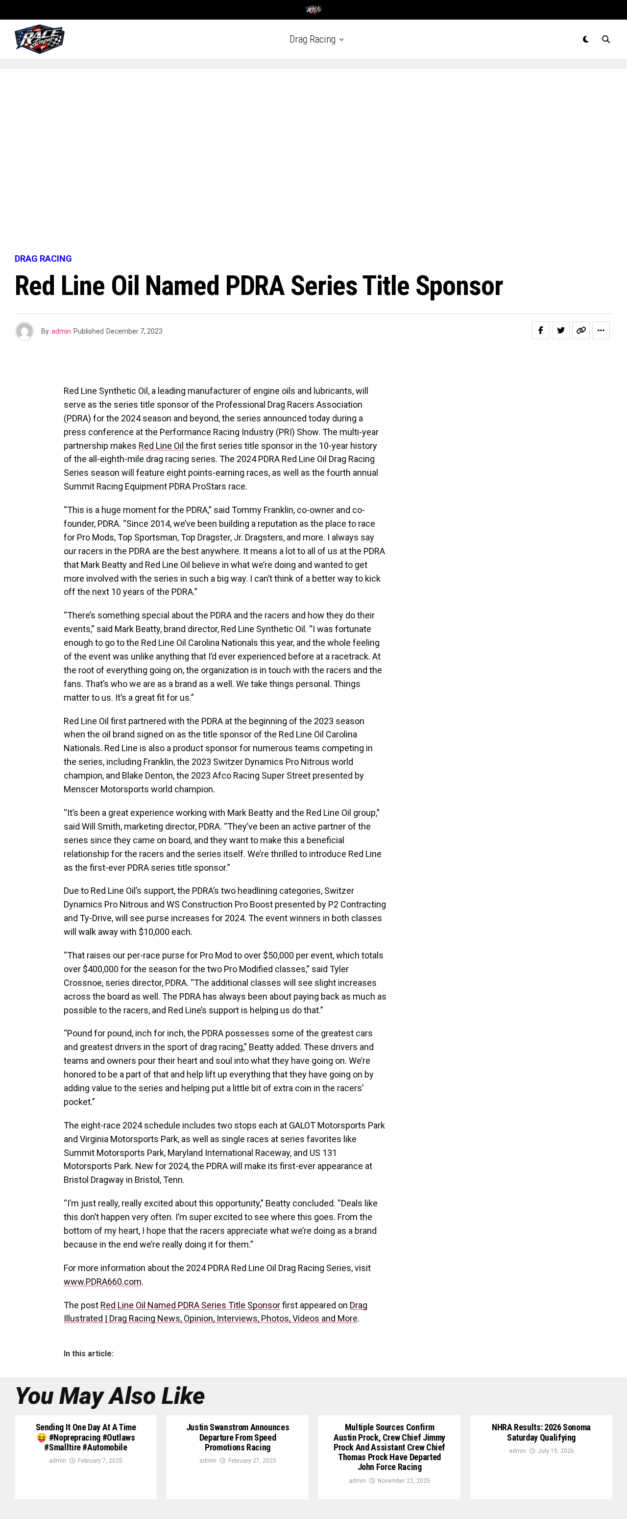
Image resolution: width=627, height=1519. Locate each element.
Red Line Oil (161, 446)
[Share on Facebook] (541, 330)
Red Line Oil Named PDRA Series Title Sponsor (190, 1305)
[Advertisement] (313, 161)
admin (61, 331)
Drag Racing (312, 39)
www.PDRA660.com (103, 1281)
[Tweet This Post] (561, 330)
